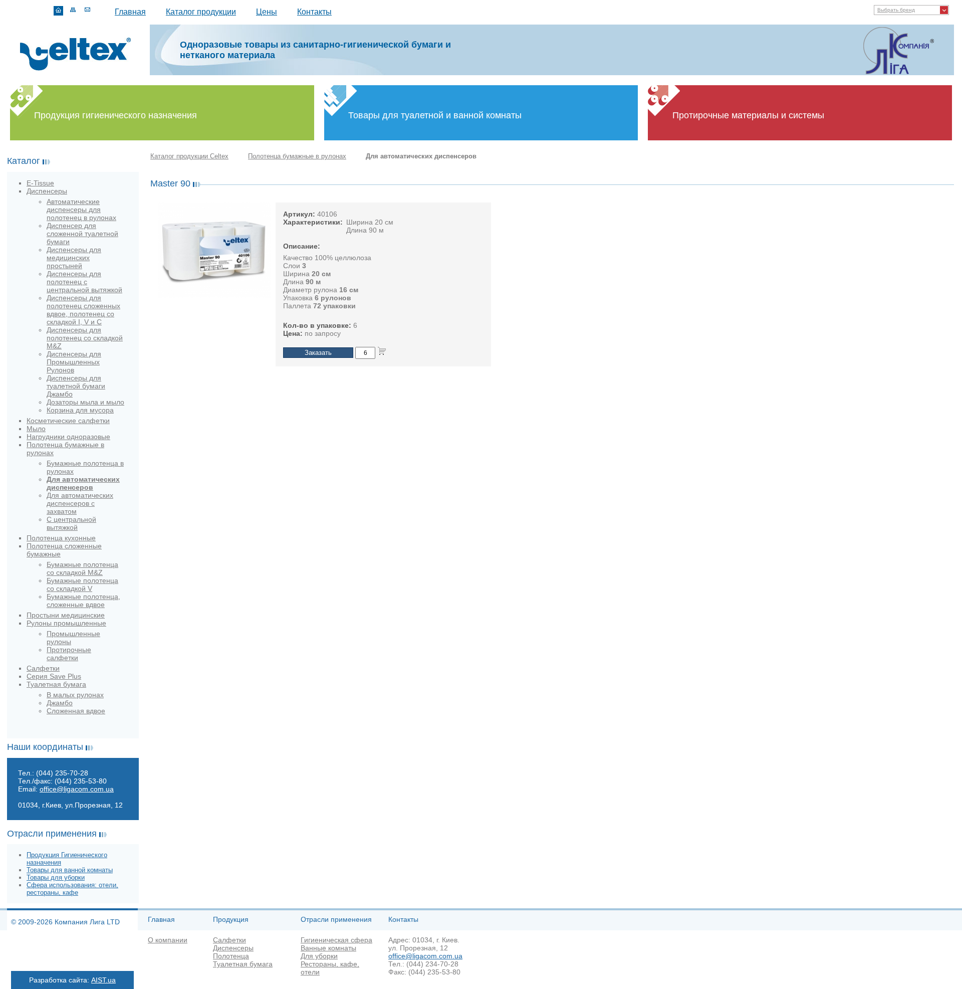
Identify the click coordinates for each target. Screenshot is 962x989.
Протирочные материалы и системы (748, 115)
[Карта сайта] (73, 11)
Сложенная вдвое (76, 711)
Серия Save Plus (54, 676)
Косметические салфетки (68, 421)
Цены (266, 12)
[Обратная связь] (87, 11)
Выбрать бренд (896, 10)
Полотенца (231, 956)
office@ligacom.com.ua (77, 789)
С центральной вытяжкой (71, 523)
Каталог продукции (201, 12)
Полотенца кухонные (61, 538)
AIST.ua (103, 980)
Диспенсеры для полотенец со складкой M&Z (85, 338)
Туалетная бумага (56, 684)
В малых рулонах (75, 695)
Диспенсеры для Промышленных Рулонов (74, 362)
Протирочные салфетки (69, 654)
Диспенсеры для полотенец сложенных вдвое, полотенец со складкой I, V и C (83, 310)
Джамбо (60, 703)
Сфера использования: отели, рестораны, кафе (72, 888)
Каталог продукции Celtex (189, 156)
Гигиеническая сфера (336, 940)
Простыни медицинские (66, 615)
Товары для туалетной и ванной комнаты (435, 115)
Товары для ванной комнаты (70, 870)
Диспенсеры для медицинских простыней (74, 258)
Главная (130, 12)
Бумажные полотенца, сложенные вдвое (83, 600)
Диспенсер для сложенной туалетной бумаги (82, 234)
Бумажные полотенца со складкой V (82, 584)
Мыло (36, 429)
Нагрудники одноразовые (68, 437)
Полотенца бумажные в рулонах (297, 156)
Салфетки (43, 668)
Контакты (314, 12)
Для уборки (319, 956)
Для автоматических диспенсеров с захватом (80, 503)
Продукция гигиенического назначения (115, 115)
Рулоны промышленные (66, 623)
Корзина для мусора (80, 410)
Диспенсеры (47, 191)
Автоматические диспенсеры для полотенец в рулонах (81, 209)
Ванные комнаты (328, 948)
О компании (167, 940)
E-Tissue (40, 183)
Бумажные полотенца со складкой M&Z (82, 568)
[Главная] (58, 11)
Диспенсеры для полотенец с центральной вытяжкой (84, 282)
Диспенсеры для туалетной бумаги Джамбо (76, 386)
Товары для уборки (56, 877)
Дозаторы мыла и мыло (85, 402)
